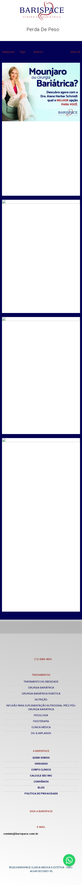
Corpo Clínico (41, 769)
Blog (41, 787)
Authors (38, 51)
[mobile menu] (75, 10)
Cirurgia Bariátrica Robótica (41, 693)
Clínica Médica (41, 727)
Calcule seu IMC (41, 775)
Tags (22, 51)
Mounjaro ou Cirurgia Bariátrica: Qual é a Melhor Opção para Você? (40, 150)
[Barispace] (42, 11)
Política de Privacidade (41, 793)
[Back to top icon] (41, 863)
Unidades (41, 763)
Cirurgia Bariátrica (41, 687)
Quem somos (41, 757)
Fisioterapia (41, 721)
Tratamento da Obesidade (41, 681)
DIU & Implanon (41, 733)
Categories (8, 51)
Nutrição (41, 699)
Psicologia (41, 715)
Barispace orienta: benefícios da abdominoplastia (43, 279)
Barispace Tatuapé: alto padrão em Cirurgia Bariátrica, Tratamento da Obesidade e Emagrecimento (39, 558)
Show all (75, 51)
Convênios (41, 781)
